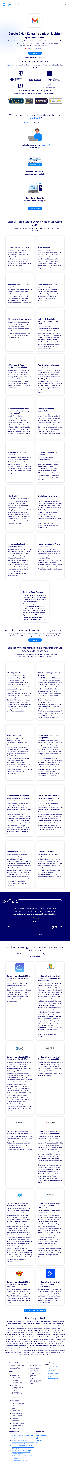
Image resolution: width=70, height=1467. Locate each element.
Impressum (39, 1437)
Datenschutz (39, 1440)
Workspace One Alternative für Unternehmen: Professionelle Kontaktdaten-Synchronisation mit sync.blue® (23, 1442)
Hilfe (37, 1442)
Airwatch (50, 1372)
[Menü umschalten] (65, 4)
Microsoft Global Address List (54, 1367)
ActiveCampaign (52, 1370)
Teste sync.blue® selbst (35, 934)
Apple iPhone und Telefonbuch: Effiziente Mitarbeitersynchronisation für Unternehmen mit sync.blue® (23, 1446)
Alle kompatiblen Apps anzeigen (35, 1310)
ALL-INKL (50, 1377)
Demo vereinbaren (35, 208)
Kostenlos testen (35, 53)
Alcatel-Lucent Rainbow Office (54, 1374)
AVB (37, 1439)
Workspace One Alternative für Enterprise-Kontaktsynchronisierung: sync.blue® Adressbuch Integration (22, 1451)
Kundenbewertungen (41, 1435)
